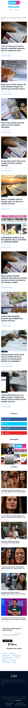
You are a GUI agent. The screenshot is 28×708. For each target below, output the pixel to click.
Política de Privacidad (20, 705)
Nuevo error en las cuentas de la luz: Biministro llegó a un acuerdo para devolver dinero (13, 86)
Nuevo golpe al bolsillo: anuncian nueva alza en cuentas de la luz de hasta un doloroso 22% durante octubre (14, 279)
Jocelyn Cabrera (7, 406)
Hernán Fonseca (7, 132)
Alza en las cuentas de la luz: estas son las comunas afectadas (12, 125)
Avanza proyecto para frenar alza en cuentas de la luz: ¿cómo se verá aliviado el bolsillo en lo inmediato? (12, 358)
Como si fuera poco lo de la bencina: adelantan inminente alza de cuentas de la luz (13, 48)
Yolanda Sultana (16, 655)
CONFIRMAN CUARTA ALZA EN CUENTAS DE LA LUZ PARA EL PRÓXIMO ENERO (13, 240)
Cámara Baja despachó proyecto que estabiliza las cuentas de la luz (12, 318)
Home (10, 10)
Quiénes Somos (9, 703)
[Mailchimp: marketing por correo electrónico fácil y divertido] (12, 645)
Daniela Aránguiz (6, 662)
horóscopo (12, 660)
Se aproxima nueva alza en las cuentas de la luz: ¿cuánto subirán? (13, 163)
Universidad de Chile (7, 658)
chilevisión (4, 660)
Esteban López (7, 325)
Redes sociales (6, 655)
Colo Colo (4, 653)
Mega (14, 662)
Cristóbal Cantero (7, 94)
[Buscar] (23, 2)
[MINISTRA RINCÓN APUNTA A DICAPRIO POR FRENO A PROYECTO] (18, 453)
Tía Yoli (17, 658)
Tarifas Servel (19, 703)
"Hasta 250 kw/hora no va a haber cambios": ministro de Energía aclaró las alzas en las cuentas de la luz (13, 398)
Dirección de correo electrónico (10, 635)
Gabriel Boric (13, 653)
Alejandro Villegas (7, 55)
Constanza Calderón (8, 366)
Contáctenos (8, 705)
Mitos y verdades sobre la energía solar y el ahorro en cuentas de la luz (12, 201)
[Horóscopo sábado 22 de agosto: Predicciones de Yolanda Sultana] (14, 530)
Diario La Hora (6, 208)
